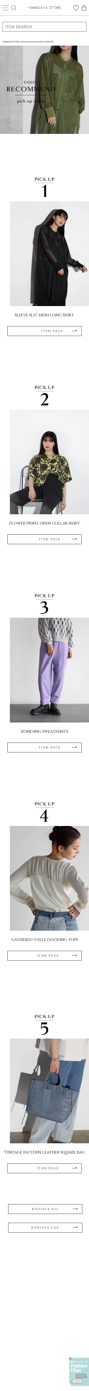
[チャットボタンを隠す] (70, 1358)
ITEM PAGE (52, 331)
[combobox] (44, 27)
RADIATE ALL (45, 1209)
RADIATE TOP (45, 1228)
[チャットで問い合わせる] (79, 1372)
